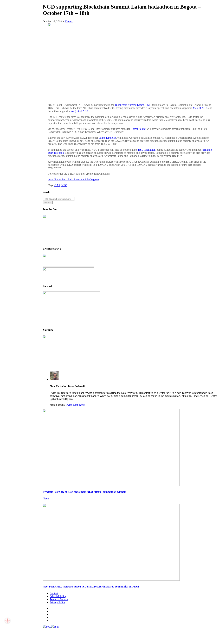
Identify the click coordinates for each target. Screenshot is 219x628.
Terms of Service (59, 599)
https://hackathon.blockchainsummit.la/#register (73, 179)
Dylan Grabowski (75, 404)
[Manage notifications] (7, 620)
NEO (64, 185)
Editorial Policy (58, 596)
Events (69, 21)
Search (47, 202)
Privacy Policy (57, 602)
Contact (54, 593)
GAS (57, 185)
